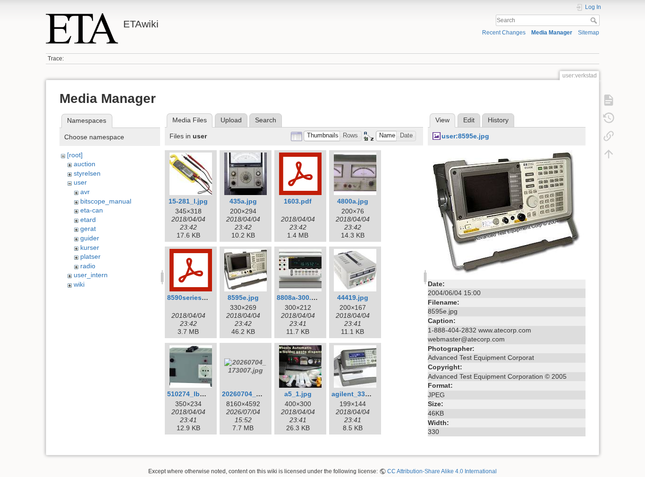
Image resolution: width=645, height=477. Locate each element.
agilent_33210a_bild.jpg (369, 394)
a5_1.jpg (298, 394)
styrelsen (87, 173)
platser (90, 256)
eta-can (91, 210)
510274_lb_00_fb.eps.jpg (207, 394)
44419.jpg (352, 297)
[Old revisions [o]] (609, 118)
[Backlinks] (609, 136)
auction (84, 164)
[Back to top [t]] (609, 154)
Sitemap (588, 32)
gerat (88, 228)
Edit (469, 120)
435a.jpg (243, 201)
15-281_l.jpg (188, 201)
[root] (75, 155)
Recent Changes (504, 32)
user (80, 182)
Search (594, 20)
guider (89, 238)
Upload (231, 120)
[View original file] (507, 213)
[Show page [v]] (609, 100)
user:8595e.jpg (465, 136)
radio (87, 266)
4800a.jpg (352, 201)
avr (85, 192)
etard (88, 219)
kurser (89, 247)
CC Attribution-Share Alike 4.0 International (442, 471)
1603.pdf (298, 201)
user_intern (91, 275)
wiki (79, 284)
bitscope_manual (105, 201)
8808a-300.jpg (299, 297)
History (498, 120)
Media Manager (551, 32)
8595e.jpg (243, 297)
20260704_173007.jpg (256, 394)
